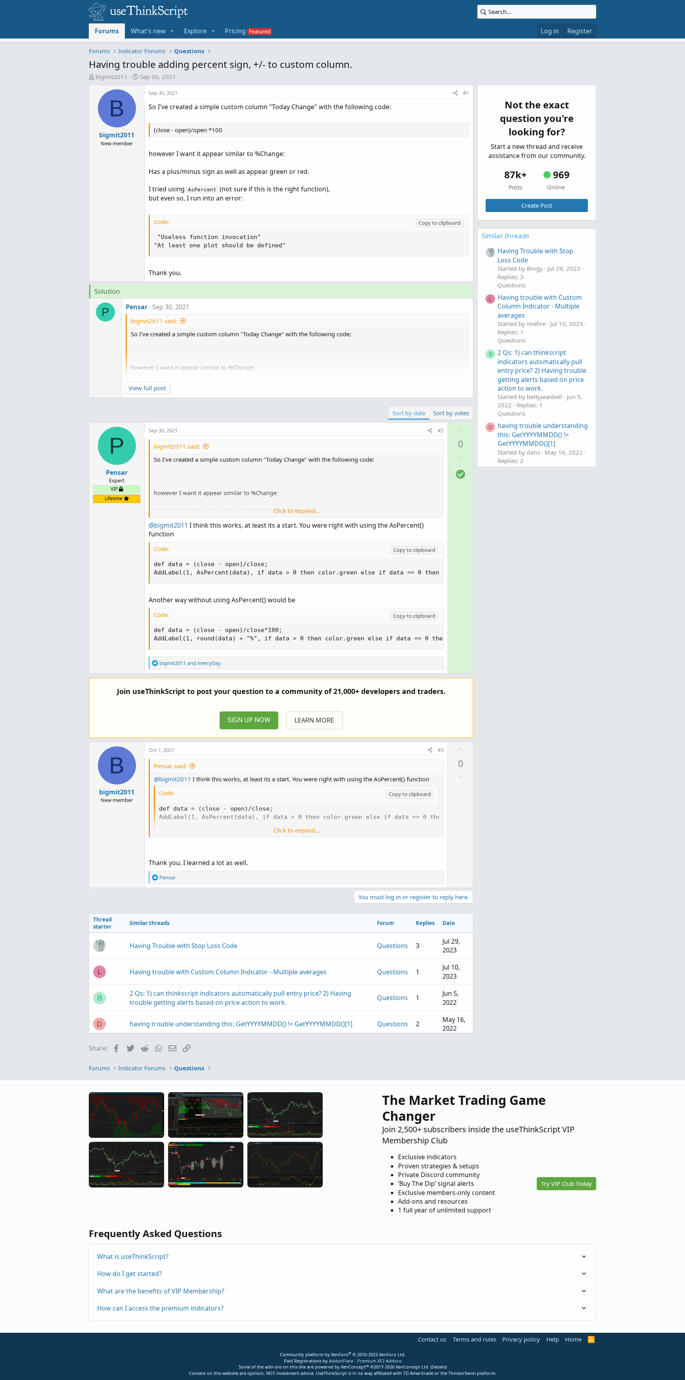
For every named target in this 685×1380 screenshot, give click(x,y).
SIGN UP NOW (249, 719)
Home (573, 1339)
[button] (172, 31)
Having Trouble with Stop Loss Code (183, 945)
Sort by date (408, 413)
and (190, 663)
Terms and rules (474, 1339)
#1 (466, 92)
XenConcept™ (355, 1367)
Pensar (136, 307)
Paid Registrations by (343, 1361)
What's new (148, 31)
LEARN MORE (314, 720)
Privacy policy (521, 1339)
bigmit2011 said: (154, 321)
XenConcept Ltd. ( (414, 1367)
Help (552, 1339)
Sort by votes (451, 413)
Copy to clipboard (440, 222)
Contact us (432, 1339)
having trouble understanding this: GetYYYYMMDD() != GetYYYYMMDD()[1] (241, 1024)
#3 (441, 750)
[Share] (455, 93)
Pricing (235, 31)
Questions (392, 945)
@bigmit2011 (168, 525)
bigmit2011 (112, 77)
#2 (441, 430)
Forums (107, 31)
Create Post (536, 205)
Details (439, 1367)
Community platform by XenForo (343, 1354)
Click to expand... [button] (297, 511)
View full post (147, 388)
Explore (195, 31)
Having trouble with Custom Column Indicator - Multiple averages (228, 972)
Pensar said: (170, 766)
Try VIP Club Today (566, 1183)
